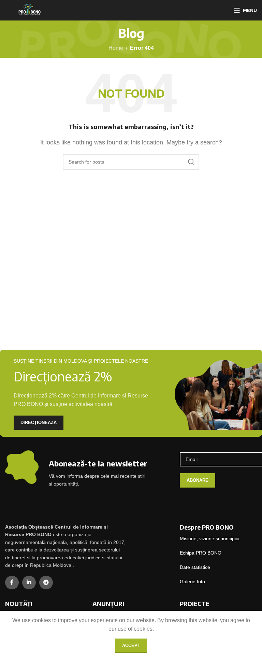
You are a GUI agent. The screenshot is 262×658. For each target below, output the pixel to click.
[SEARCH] (191, 162)
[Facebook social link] (12, 582)
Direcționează (38, 422)
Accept (131, 645)
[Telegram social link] (46, 582)
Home (115, 48)
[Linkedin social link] (29, 582)
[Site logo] (29, 10)
